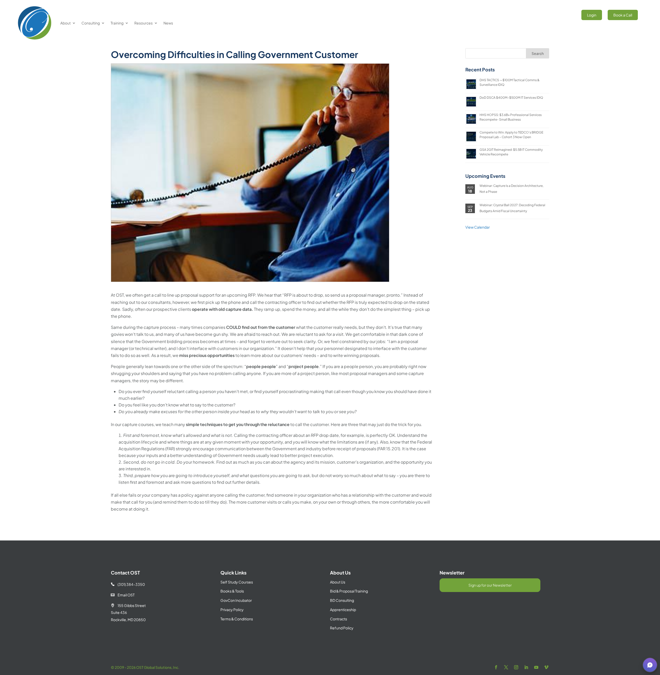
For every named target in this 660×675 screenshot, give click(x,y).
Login (591, 15)
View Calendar (477, 227)
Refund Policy (341, 628)
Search (538, 53)
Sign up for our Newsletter (490, 585)
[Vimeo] (546, 667)
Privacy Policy (232, 609)
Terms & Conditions (236, 618)
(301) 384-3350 (128, 584)
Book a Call (622, 15)
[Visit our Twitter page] (506, 667)
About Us (337, 582)
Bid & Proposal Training (349, 591)
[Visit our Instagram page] (516, 667)
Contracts (338, 618)
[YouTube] (536, 667)
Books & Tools (232, 591)
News (168, 23)
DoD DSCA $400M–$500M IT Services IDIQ (511, 97)
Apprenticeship (343, 609)
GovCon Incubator (236, 600)
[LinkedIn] (526, 667)
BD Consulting (342, 600)
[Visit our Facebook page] (496, 667)
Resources (143, 23)
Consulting (90, 23)
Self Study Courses (236, 582)
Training (117, 23)
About (65, 23)
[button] (649, 664)
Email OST (123, 595)
